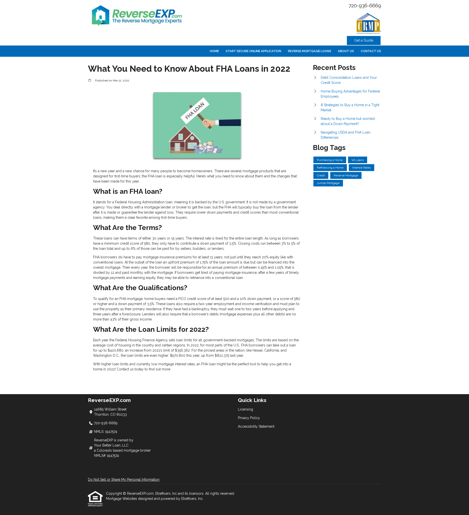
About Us (346, 51)
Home (214, 51)
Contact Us (371, 51)
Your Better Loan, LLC (111, 445)
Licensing (245, 409)
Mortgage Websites (122, 499)
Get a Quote (363, 40)
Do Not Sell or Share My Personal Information (124, 479)
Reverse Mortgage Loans (309, 51)
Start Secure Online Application (253, 51)
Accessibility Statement (256, 426)
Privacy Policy (249, 418)
